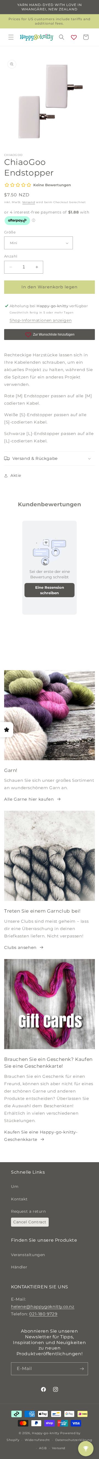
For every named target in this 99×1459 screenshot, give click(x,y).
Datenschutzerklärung (73, 1440)
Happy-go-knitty (45, 1433)
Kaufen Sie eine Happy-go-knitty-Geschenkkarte (41, 1135)
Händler (19, 1267)
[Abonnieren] (82, 1368)
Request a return (28, 1211)
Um (14, 1186)
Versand (28, 202)
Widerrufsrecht (37, 1440)
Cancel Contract (29, 1222)
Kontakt (19, 1199)
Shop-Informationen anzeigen (41, 320)
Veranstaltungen (28, 1254)
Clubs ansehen (20, 947)
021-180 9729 (43, 1313)
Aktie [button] (15, 475)
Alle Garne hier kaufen (29, 799)
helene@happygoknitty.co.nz (43, 1306)
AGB (42, 1448)
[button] (11, 37)
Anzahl (10, 256)
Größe (10, 232)
